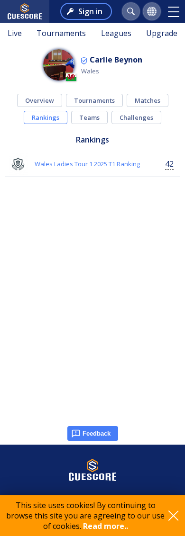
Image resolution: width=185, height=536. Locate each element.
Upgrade (161, 33)
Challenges (136, 117)
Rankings (45, 117)
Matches (147, 100)
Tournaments (61, 33)
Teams (89, 117)
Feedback (97, 433)
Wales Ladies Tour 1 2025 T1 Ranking (87, 164)
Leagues (116, 33)
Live (15, 33)
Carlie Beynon (116, 59)
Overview (39, 100)
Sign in (90, 11)
